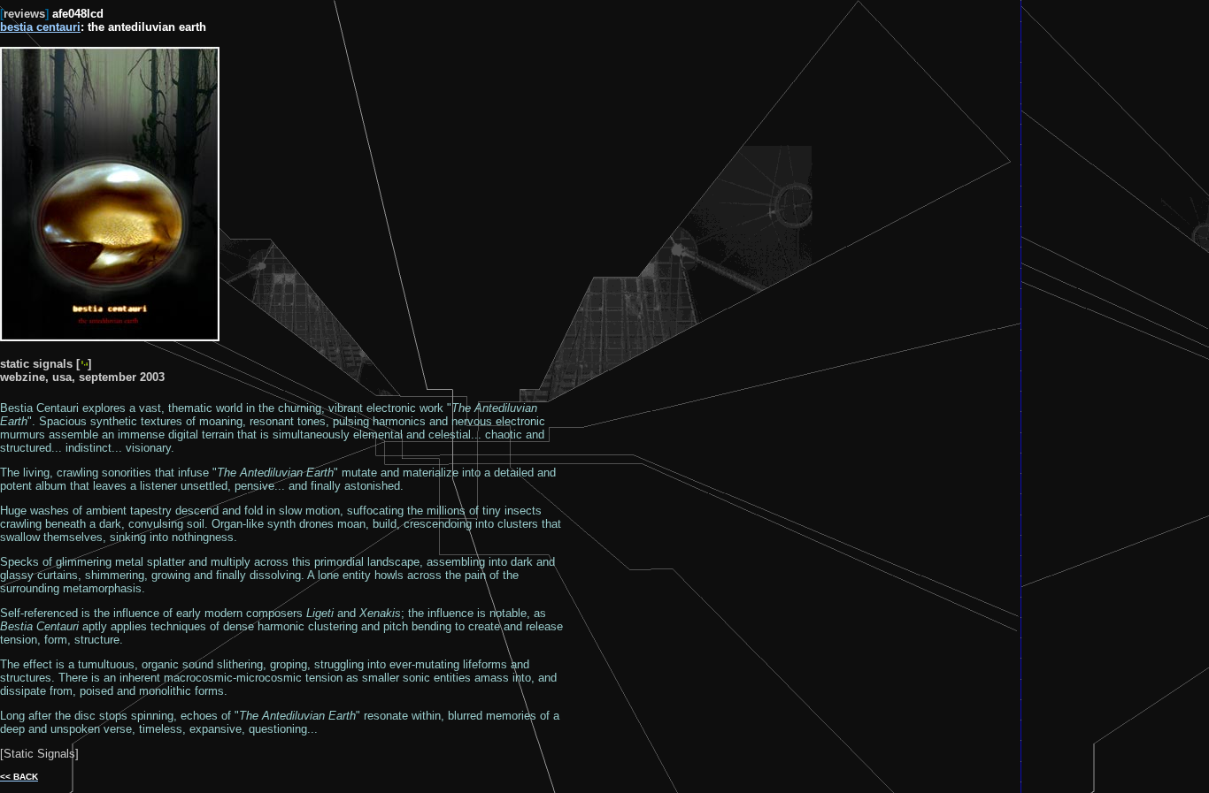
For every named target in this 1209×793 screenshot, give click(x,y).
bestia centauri (40, 27)
